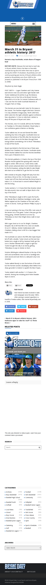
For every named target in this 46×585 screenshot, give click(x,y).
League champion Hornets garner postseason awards (19, 374)
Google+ (34, 306)
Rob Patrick (18, 289)
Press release (29, 515)
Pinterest (22, 310)
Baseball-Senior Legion (32, 505)
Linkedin (10, 310)
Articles (31, 572)
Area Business (13, 333)
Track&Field (29, 509)
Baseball (28, 528)
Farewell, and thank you (16, 352)
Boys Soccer (10, 515)
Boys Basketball (11, 495)
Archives (21, 56)
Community (29, 497)
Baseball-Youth (11, 502)
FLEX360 (21, 582)
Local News (9, 509)
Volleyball (28, 502)
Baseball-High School (30, 56)
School (8, 512)
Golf (7, 528)
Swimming (9, 525)
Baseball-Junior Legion (13, 521)
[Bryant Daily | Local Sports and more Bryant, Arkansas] (23, 4)
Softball (8, 505)
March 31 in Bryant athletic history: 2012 (21, 318)
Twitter (23, 306)
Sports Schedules (31, 525)
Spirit (27, 521)
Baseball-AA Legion (12, 531)
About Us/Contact (14, 572)
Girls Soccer (29, 512)
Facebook (11, 306)
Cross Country (30, 518)
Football (28, 492)
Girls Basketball (30, 495)
